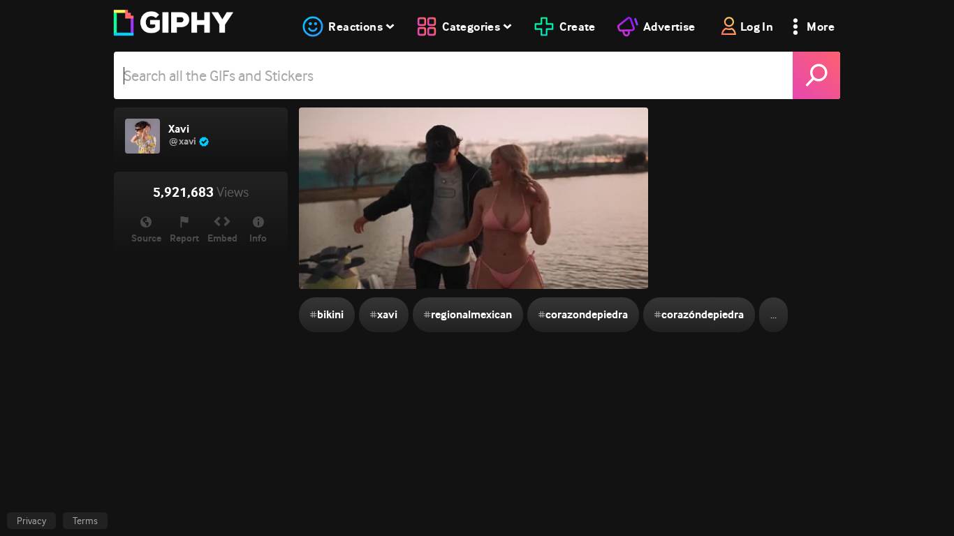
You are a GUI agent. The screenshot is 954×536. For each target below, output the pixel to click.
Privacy (31, 520)
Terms (85, 520)
